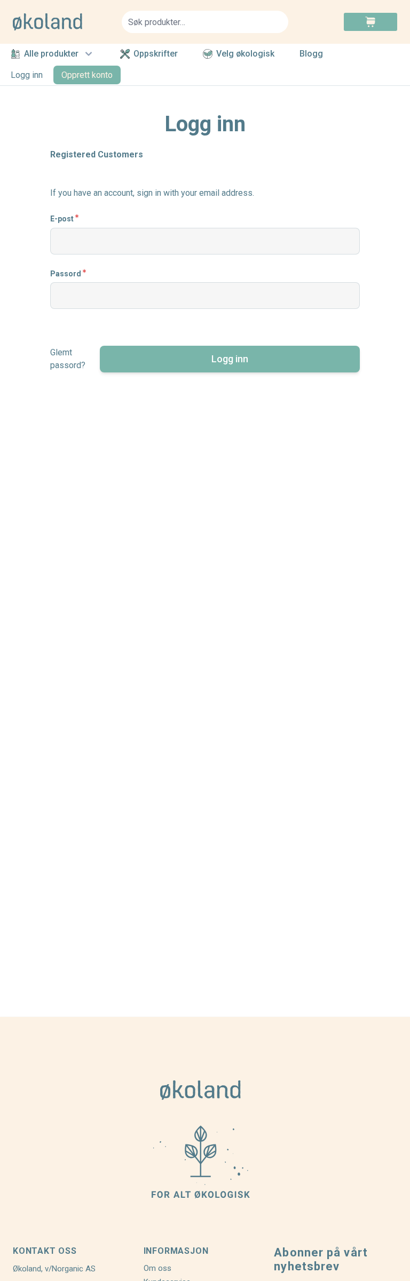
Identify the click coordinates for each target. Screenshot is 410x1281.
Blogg (311, 54)
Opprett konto (87, 75)
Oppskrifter (155, 54)
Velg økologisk (245, 54)
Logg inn (27, 75)
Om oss (157, 1268)
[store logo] (61, 21)
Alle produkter (51, 54)
